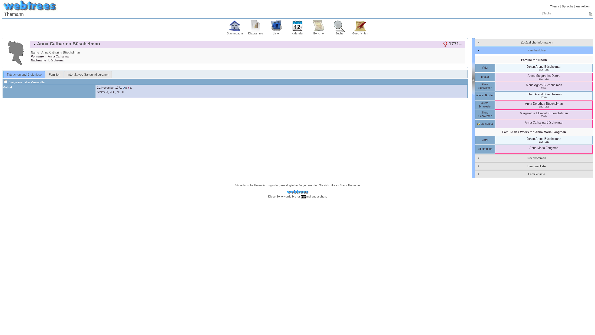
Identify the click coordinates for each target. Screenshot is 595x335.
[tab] (247, 44)
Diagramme (255, 33)
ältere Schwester (485, 86)
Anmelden (582, 6)
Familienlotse (536, 50)
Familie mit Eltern (534, 60)
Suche (339, 33)
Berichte (318, 33)
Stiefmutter (485, 149)
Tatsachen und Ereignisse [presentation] (24, 74)
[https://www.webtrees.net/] (297, 191)
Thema (554, 6)
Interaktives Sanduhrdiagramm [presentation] (88, 74)
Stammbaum (235, 33)
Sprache (567, 6)
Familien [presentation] (54, 74)
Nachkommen (536, 158)
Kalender (297, 33)
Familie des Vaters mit (534, 132)
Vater (485, 67)
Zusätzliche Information (536, 42)
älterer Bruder (485, 95)
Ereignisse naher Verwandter (26, 82)
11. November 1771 (109, 87)
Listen (277, 33)
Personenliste (536, 166)
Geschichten (360, 33)
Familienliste (536, 174)
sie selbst (486, 123)
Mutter (485, 76)
